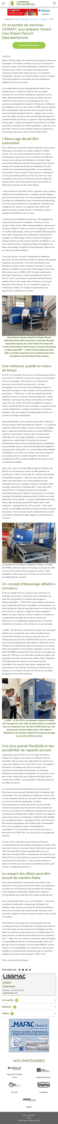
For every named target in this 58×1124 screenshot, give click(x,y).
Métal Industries (22, 19)
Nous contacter (29, 1115)
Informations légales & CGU (29, 1120)
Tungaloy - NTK (46, 19)
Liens (29, 1118)
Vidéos (7, 1013)
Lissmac (7, 982)
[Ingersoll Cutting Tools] (29, 12)
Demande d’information (29, 45)
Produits (8, 1007)
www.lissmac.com (10, 993)
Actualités (10, 1000)
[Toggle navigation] (3, 3)
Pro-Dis (34, 19)
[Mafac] (29, 1035)
